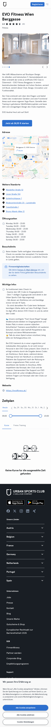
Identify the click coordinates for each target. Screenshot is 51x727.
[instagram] (21, 511)
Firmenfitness (13, 647)
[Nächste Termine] (47, 408)
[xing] (34, 511)
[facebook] (8, 511)
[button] (25, 528)
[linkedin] (27, 511)
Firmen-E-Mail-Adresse (27, 270)
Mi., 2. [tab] (42, 407)
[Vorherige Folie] (42, 67)
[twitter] (14, 511)
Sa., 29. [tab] (17, 407)
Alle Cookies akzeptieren (25, 708)
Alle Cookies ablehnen (25, 715)
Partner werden (14, 653)
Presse (10, 602)
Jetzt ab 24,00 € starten (17, 123)
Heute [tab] (5, 407)
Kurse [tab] (6, 425)
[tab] (2, 67)
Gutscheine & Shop (16, 624)
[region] (25, 702)
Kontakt (10, 608)
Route (20, 151)
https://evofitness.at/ (16, 390)
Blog (9, 613)
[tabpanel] (25, 453)
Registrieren (37, 4)
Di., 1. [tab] (37, 407)
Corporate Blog (14, 658)
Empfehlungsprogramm (18, 663)
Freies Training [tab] (19, 425)
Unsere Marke (13, 619)
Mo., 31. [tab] (31, 407)
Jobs (9, 597)
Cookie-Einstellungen (25, 722)
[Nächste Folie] (47, 67)
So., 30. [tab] (24, 407)
